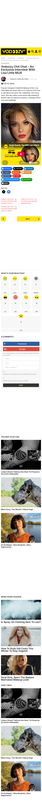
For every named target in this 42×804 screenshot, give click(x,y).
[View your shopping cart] (29, 51)
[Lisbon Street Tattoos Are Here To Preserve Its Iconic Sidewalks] (21, 455)
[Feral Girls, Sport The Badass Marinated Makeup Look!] (21, 665)
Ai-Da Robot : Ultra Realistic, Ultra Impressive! (16, 546)
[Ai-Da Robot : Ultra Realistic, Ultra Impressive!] (21, 528)
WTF (21, 330)
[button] (32, 51)
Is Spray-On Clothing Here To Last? (21, 622)
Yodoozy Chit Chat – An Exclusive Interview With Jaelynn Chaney (9, 208)
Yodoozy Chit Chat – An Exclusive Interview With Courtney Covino (9, 201)
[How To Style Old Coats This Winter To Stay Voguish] (21, 636)
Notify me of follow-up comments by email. (20, 374)
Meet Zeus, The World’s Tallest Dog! (17, 509)
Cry (5, 293)
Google (22, 349)
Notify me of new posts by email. (16, 381)
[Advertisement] (21, 23)
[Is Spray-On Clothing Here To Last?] (21, 610)
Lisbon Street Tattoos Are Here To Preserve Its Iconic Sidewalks (20, 473)
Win (36, 311)
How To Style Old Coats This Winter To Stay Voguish (17, 649)
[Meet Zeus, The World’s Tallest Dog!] (21, 492)
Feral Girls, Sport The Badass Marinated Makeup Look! (17, 678)
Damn (25, 293)
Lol (5, 311)
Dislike (36, 293)
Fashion (5, 63)
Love (26, 311)
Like (15, 311)
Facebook (22, 344)
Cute (14, 293)
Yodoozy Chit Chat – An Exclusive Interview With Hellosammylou (29, 201)
